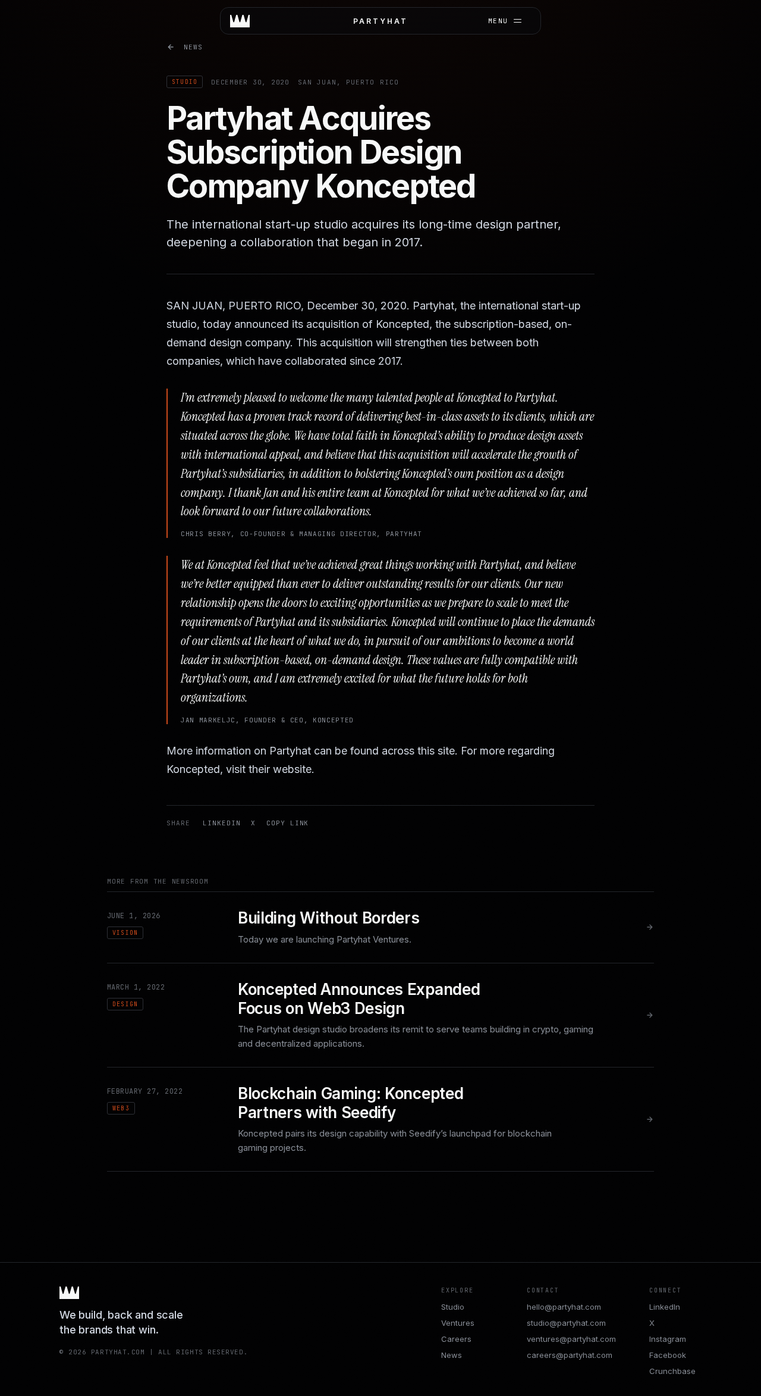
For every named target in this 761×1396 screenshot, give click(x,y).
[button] (380, 21)
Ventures (457, 1323)
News (193, 47)
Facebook (667, 1355)
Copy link (287, 823)
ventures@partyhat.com (571, 1339)
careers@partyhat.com (569, 1355)
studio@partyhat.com (566, 1323)
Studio (452, 1307)
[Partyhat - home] (240, 21)
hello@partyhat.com (564, 1307)
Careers (456, 1339)
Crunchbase (672, 1371)
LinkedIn (221, 823)
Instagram (667, 1339)
